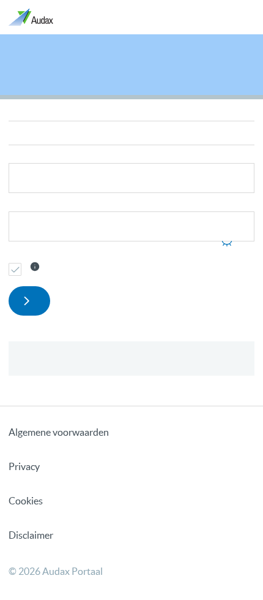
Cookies (26, 500)
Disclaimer (31, 535)
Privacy (24, 466)
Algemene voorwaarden (59, 432)
